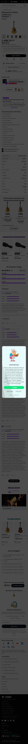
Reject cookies (10, 391)
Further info (18, 391)
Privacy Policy (16, 394)
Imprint (10, 394)
